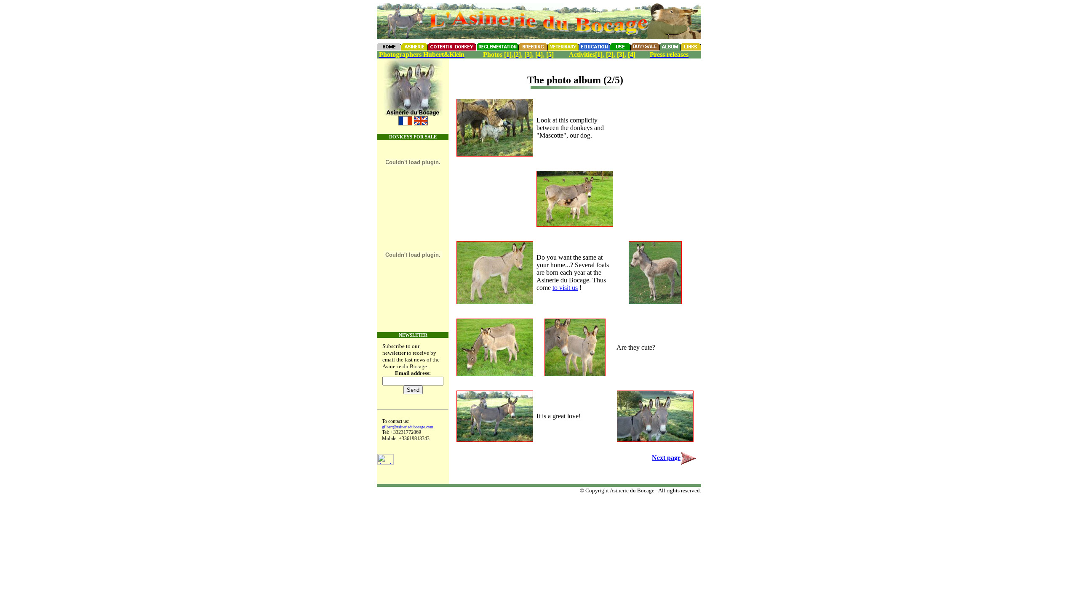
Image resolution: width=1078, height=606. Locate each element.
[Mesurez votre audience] (385, 462)
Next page (666, 457)
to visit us (565, 287)
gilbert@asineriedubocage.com (407, 427)
